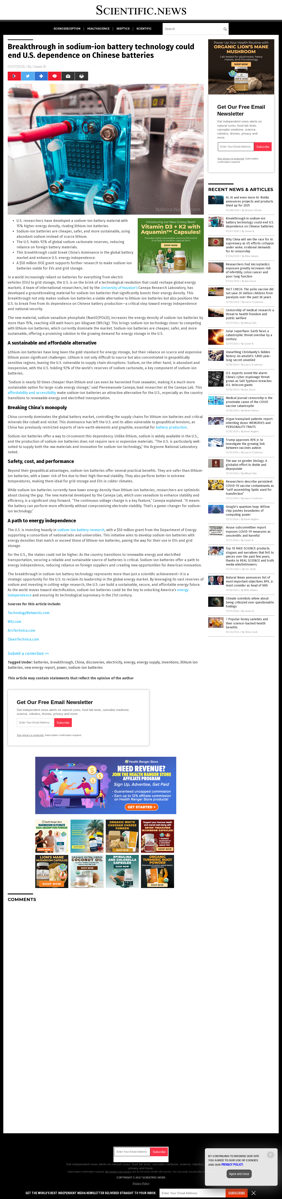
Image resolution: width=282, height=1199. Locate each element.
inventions (170, 662)
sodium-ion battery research (80, 530)
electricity (114, 662)
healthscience (98, 28)
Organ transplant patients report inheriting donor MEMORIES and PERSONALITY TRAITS (249, 423)
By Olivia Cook (250, 632)
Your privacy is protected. (30, 735)
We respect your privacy (118, 1171)
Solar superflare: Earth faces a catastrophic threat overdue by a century (249, 335)
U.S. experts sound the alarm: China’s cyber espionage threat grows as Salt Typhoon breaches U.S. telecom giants (249, 379)
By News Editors (250, 410)
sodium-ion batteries (85, 667)
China (79, 662)
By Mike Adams (250, 256)
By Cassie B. (248, 231)
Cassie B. (39, 67)
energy (129, 662)
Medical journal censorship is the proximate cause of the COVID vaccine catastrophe (249, 402)
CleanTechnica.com (23, 639)
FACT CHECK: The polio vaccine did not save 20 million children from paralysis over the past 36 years (249, 293)
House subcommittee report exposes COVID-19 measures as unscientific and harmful (248, 531)
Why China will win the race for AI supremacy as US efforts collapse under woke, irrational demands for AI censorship (250, 245)
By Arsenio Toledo (252, 210)
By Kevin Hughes (250, 431)
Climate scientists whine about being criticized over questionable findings (250, 602)
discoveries (95, 662)
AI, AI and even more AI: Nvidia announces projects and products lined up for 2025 (249, 201)
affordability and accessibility (32, 393)
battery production (171, 427)
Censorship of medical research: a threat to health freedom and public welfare (250, 314)
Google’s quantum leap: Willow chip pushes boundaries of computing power (248, 511)
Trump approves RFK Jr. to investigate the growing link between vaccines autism (245, 444)
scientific (144, 28)
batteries (40, 662)
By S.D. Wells (249, 569)
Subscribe (236, 1193)
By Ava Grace (249, 281)
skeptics (123, 28)
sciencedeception (67, 28)
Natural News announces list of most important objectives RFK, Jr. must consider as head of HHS (249, 581)
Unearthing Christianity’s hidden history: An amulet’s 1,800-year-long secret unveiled (248, 356)
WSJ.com (14, 622)
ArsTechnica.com (21, 630)
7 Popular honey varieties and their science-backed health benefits (247, 623)
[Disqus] (106, 961)
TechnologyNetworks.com (29, 613)
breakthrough (61, 662)
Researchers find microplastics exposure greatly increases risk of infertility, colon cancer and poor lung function (248, 270)
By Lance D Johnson (252, 302)
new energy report (39, 667)
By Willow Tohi (248, 323)
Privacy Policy (141, 1183)
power (62, 667)
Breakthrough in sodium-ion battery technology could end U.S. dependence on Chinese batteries (250, 222)
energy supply (148, 662)
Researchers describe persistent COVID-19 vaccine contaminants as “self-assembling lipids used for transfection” (250, 488)
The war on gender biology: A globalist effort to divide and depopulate (246, 465)
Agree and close (239, 1174)
